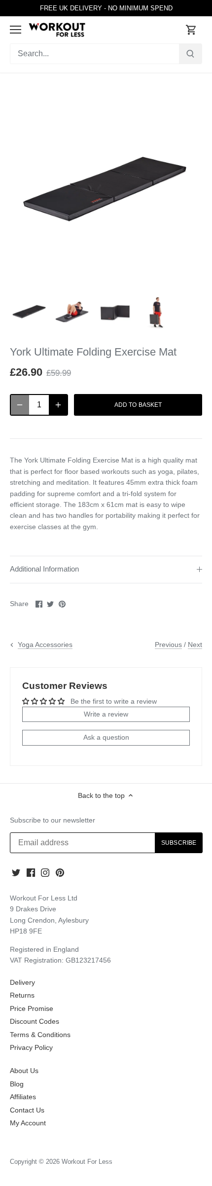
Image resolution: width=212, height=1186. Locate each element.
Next (195, 644)
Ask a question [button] (106, 737)
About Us (24, 1071)
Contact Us (27, 1110)
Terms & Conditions (40, 1035)
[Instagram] (45, 872)
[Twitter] (16, 872)
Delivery (22, 982)
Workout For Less (87, 1161)
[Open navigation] (15, 30)
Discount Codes (34, 1021)
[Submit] (190, 54)
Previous (168, 644)
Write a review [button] (106, 714)
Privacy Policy (31, 1047)
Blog (17, 1084)
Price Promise (31, 1008)
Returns (22, 995)
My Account (28, 1123)
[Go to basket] (191, 29)
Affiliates (23, 1097)
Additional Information (44, 569)
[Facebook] (31, 872)
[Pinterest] (60, 872)
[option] (29, 312)
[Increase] (58, 405)
